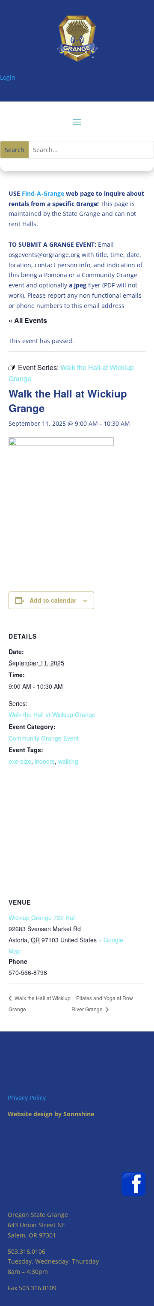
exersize (20, 761)
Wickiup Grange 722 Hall (42, 917)
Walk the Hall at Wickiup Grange (52, 714)
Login (7, 77)
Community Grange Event (44, 738)
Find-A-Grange (43, 193)
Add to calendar (53, 600)
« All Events (28, 320)
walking (68, 761)
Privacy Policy (27, 1098)
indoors (45, 761)
